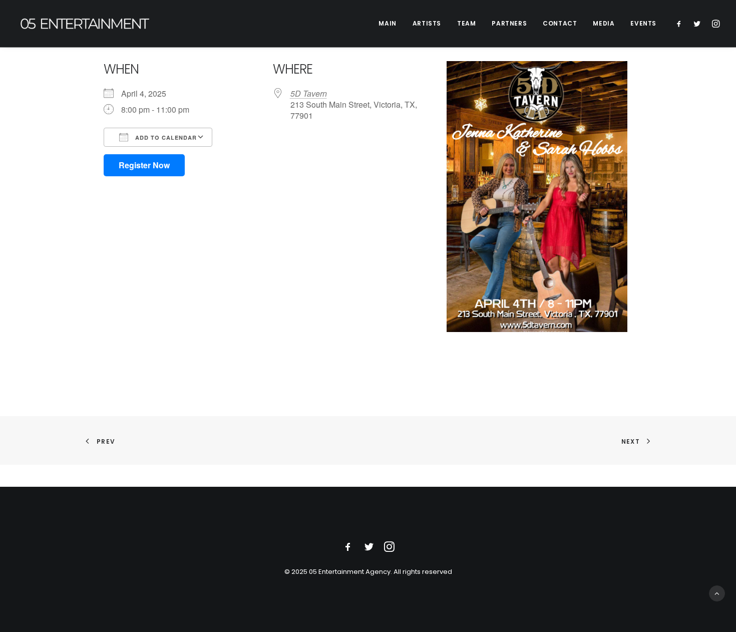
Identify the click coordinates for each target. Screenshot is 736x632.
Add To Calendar (165, 137)
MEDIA (603, 23)
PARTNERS (509, 23)
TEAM (466, 23)
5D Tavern (308, 93)
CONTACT (560, 23)
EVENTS (643, 23)
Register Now (144, 165)
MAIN (387, 23)
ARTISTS (427, 23)
